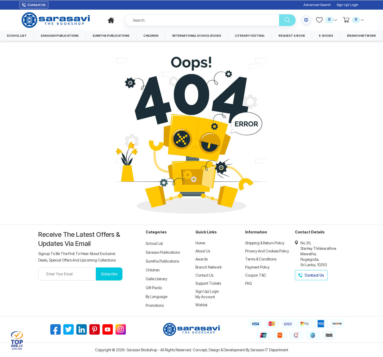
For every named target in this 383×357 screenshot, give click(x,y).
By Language (156, 296)
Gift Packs (154, 287)
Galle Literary (156, 279)
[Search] (287, 20)
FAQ (248, 283)
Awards (201, 259)
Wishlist (201, 305)
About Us (202, 251)
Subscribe (109, 274)
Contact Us (204, 275)
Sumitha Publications (162, 261)
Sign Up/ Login (347, 5)
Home (200, 243)
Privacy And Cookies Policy (267, 251)
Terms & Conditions (260, 259)
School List (154, 243)
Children (153, 270)
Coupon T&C (255, 275)
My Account (205, 297)
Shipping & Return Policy (264, 243)
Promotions (155, 305)
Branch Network (208, 267)
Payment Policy (257, 267)
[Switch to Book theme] (306, 20)
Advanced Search (317, 5)
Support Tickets (208, 283)
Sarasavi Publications (163, 252)
